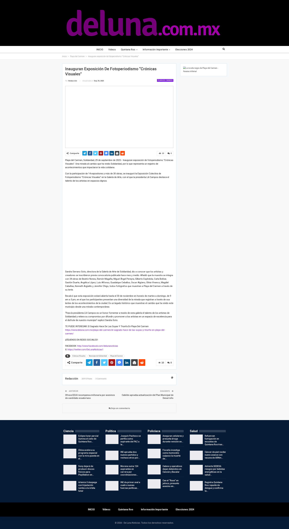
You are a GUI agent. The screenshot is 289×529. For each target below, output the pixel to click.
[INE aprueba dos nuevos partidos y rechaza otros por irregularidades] (112, 455)
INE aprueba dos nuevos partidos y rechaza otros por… (130, 455)
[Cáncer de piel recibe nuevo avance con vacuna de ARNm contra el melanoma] (196, 455)
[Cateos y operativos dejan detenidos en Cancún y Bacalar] (154, 469)
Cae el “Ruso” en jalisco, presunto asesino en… (171, 483)
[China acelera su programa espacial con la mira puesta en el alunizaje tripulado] (69, 453)
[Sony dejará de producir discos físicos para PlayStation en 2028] (69, 469)
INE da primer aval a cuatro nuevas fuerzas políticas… (130, 485)
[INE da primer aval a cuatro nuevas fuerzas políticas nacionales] (112, 486)
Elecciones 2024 (184, 49)
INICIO (99, 49)
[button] (68, 226)
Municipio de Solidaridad (98, 356)
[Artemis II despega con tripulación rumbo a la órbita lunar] (69, 486)
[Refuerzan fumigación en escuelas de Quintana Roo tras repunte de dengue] (196, 439)
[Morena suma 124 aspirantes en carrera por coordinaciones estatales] (112, 469)
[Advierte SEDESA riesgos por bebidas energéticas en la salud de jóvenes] (196, 469)
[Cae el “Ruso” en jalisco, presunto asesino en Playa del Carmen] (154, 484)
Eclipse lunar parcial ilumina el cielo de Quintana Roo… (88, 439)
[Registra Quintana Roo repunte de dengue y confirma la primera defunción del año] (196, 486)
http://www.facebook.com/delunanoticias (97, 346)
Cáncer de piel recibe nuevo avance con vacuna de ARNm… (215, 455)
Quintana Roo (128, 49)
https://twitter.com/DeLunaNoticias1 (85, 349)
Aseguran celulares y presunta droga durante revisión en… (173, 439)
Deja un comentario (120, 408)
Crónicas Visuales (78, 356)
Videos (112, 49)
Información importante (155, 49)
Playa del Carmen (165, 80)
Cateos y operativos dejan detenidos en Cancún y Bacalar (172, 469)
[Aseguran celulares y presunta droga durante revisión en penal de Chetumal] (154, 439)
